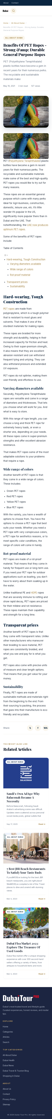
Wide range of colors (21, 269)
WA (46, 728)
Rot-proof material (20, 274)
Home (5, 23)
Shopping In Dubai (11, 1076)
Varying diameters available (25, 263)
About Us (7, 1089)
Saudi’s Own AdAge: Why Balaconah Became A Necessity (23, 797)
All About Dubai (18, 23)
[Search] (13, 11)
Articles (6, 1037)
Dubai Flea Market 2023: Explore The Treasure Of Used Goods (23, 947)
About (5, 3)
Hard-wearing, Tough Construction (26, 259)
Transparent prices (17, 282)
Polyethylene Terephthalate (24, 161)
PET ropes (9, 308)
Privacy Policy (9, 1099)
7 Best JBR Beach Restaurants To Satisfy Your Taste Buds (26, 870)
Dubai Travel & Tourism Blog (16, 1071)
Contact (15, 3)
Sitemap (6, 1104)
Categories (8, 1032)
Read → (42, 824)
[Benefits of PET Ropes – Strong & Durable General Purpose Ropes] (26, 146)
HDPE (34, 592)
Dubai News (8, 1065)
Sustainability (17, 286)
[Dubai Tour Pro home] (5, 11)
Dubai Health (8, 1060)
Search (6, 1042)
